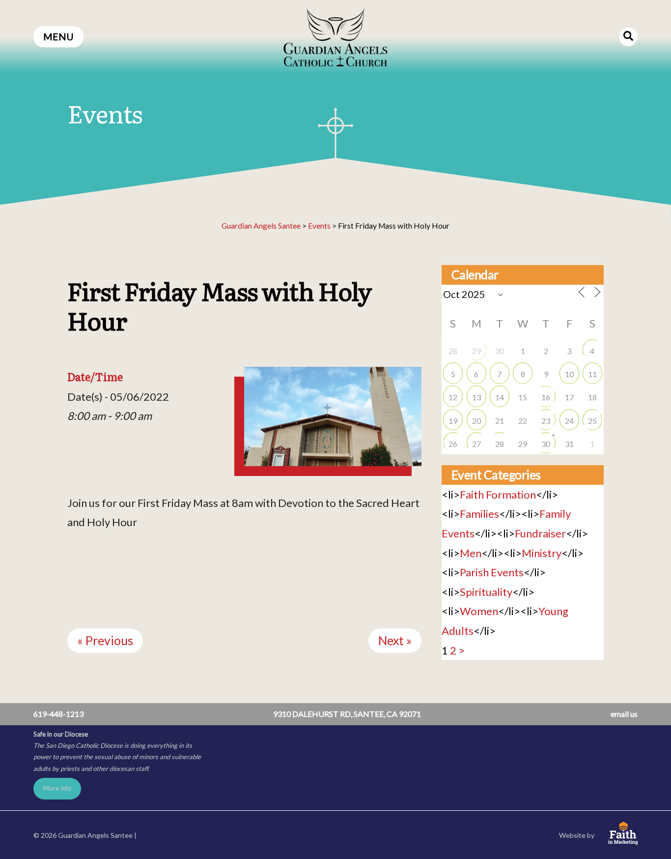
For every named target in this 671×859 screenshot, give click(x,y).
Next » (395, 640)
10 (569, 374)
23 (545, 420)
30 (545, 443)
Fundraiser (540, 533)
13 (476, 397)
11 (592, 374)
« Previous (105, 640)
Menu (58, 36)
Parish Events (492, 572)
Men (470, 553)
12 (452, 397)
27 (476, 443)
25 (592, 420)
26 (452, 443)
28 (452, 350)
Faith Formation (498, 494)
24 (569, 420)
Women (479, 611)
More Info (57, 788)
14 (499, 397)
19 (452, 420)
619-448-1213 (58, 713)
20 (476, 420)
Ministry (541, 553)
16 (545, 397)
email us (624, 713)
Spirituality (486, 591)
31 (569, 443)
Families (479, 513)
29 (476, 350)
